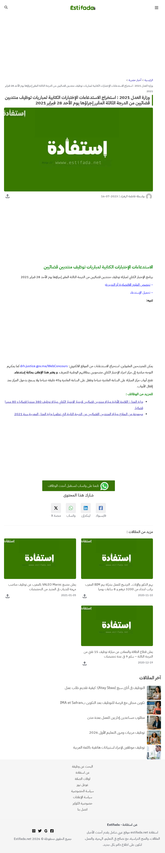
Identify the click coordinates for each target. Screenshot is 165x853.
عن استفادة (83, 772)
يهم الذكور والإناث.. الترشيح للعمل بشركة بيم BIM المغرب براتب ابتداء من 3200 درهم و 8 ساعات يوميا (119, 586)
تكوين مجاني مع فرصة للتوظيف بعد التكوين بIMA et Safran (102, 703)
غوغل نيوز (82, 784)
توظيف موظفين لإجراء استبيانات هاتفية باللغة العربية (109, 747)
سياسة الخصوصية (82, 791)
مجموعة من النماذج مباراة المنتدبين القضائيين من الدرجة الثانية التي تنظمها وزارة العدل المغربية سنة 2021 (78, 414)
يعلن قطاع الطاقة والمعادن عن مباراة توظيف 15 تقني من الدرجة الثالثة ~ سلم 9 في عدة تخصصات (118, 654)
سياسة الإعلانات (82, 797)
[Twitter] (40, 831)
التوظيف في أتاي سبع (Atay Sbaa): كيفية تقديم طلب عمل (105, 688)
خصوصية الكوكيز (82, 803)
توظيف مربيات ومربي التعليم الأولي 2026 (117, 732)
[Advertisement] (82, 45)
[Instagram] (34, 831)
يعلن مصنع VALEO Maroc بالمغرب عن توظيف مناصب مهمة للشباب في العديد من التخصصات (42, 586)
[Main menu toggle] (156, 7)
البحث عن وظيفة (82, 766)
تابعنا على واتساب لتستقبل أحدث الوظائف (74, 485)
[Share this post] (7, 196)
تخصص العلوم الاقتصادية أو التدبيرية (128, 284)
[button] (6, 7)
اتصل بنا (82, 809)
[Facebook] (52, 831)
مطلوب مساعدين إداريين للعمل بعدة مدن (116, 718)
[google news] (46, 831)
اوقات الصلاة (82, 778)
